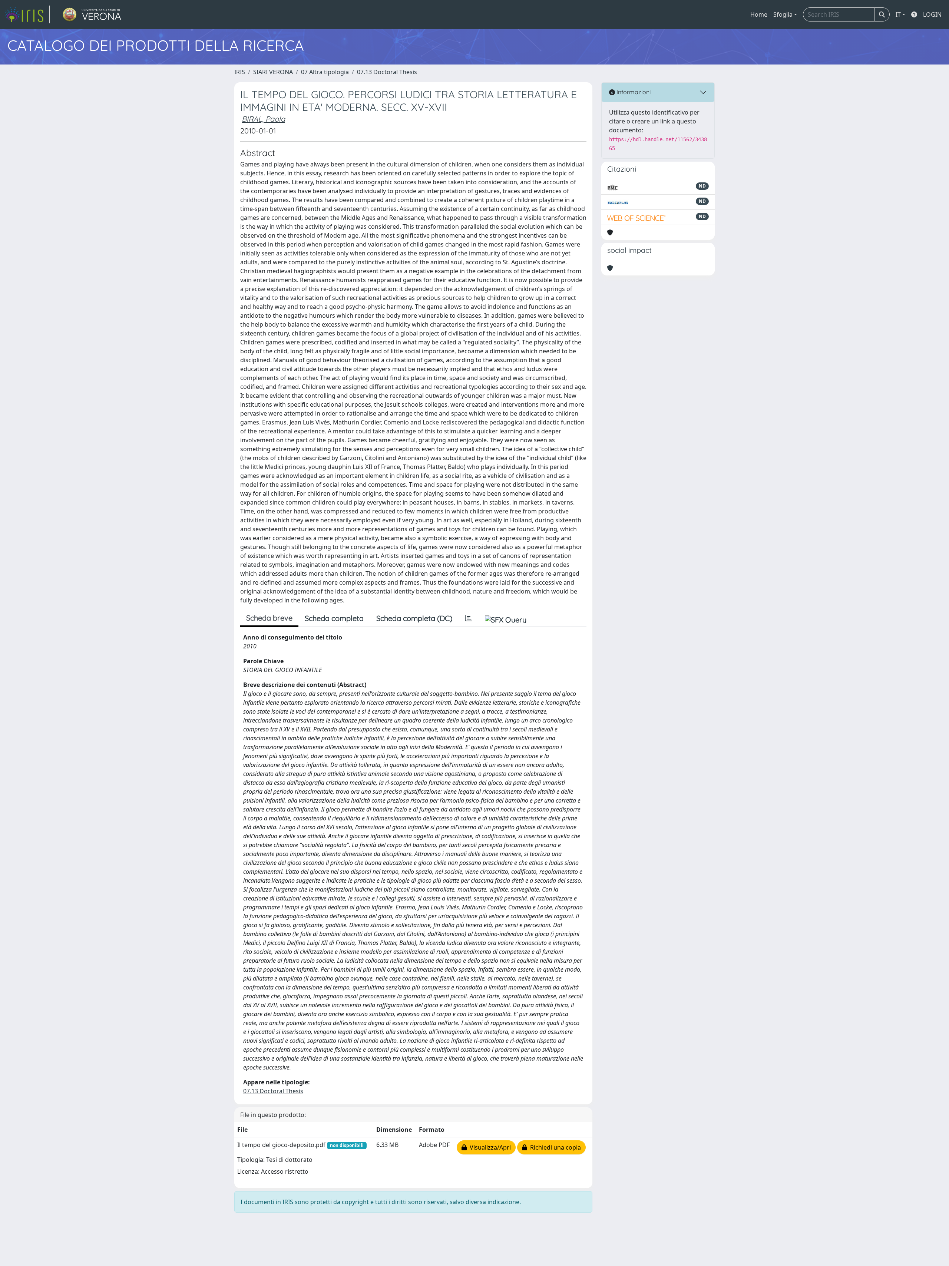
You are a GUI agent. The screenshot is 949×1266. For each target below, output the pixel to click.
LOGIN (932, 14)
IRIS (239, 72)
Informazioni (633, 92)
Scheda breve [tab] (269, 617)
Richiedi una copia (554, 1147)
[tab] (469, 618)
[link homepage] (27, 14)
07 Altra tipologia (325, 72)
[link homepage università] (92, 14)
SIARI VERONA (273, 72)
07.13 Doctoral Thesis (387, 72)
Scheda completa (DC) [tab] (414, 618)
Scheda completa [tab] (334, 618)
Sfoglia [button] (783, 14)
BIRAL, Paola (263, 118)
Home (758, 14)
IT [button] (898, 14)
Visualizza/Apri (489, 1147)
